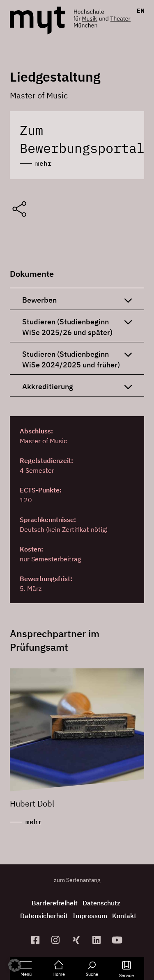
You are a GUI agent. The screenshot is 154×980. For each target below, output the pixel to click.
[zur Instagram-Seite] (57, 940)
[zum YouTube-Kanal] (118, 940)
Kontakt (124, 916)
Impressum (90, 916)
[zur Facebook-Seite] (36, 940)
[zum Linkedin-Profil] (97, 940)
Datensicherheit (44, 916)
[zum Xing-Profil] (77, 940)
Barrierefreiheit (55, 903)
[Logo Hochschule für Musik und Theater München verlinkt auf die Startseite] (37, 20)
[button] (15, 965)
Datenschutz (101, 903)
